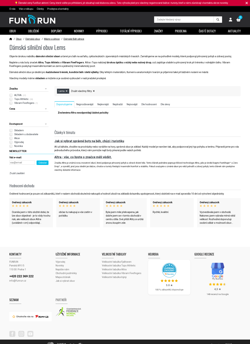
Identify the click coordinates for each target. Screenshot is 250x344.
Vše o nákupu (26, 8)
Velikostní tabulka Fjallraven (116, 261)
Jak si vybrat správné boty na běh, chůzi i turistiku (89, 141)
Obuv (12, 31)
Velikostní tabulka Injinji (114, 277)
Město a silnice (52, 39)
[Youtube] (31, 336)
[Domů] (10, 39)
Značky (158, 31)
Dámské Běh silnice (74, 39)
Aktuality (234, 31)
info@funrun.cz (17, 280)
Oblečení (33, 31)
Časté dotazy (207, 31)
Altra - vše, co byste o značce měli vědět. (83, 157)
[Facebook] (13, 336)
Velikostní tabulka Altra (114, 269)
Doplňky (56, 31)
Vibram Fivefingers (26, 103)
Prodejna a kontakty (58, 8)
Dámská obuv (33, 39)
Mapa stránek (63, 277)
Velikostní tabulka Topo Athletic (119, 265)
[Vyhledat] (218, 19)
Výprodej (101, 31)
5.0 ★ (169, 285)
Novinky (79, 31)
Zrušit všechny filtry (81, 91)
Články (40, 8)
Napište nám (62, 269)
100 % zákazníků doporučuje (169, 289)
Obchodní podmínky (66, 273)
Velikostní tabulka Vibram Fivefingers (121, 273)
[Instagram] (22, 336)
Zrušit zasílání (17, 173)
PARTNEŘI (61, 300)
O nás (12, 8)
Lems (62, 91)
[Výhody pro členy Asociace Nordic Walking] (79, 312)
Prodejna (181, 31)
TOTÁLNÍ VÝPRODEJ (131, 31)
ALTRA (20, 95)
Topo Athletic (23, 99)
